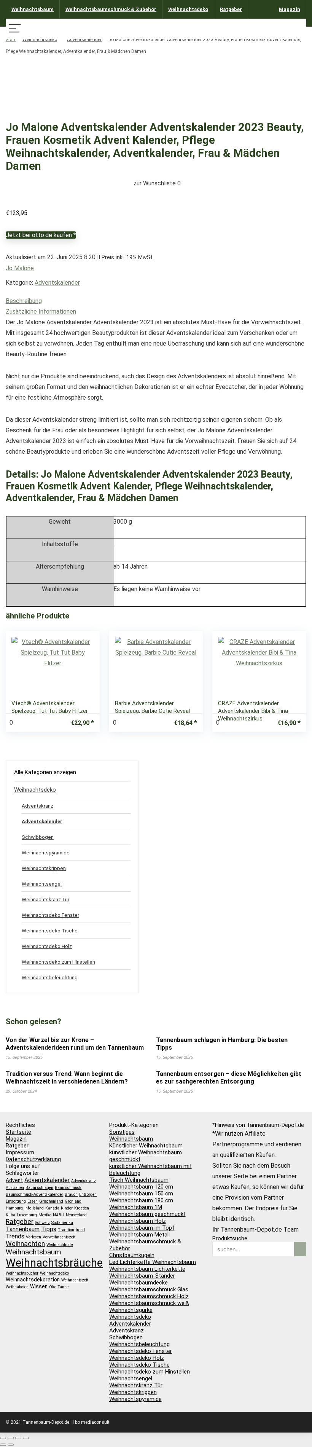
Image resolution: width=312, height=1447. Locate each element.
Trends (15, 1236)
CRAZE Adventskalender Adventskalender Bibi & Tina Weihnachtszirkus (253, 711)
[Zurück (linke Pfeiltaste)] (3, 1445)
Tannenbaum (23, 1229)
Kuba (10, 1215)
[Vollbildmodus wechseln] (11, 1438)
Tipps (48, 1229)
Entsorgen (88, 1194)
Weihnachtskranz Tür (45, 899)
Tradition (66, 1229)
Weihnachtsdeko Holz (47, 946)
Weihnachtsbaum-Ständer (142, 1275)
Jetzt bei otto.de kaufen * (41, 235)
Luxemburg (27, 1215)
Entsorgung (16, 1201)
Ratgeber (231, 9)
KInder (67, 1208)
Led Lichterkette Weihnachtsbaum (152, 1262)
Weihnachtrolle (59, 1244)
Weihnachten (25, 1244)
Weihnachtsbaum (32, 9)
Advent (14, 1180)
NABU (58, 1215)
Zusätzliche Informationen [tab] (41, 311)
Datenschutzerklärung (33, 1159)
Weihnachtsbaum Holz (137, 1221)
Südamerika (62, 1222)
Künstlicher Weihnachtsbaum (146, 1145)
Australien (15, 1187)
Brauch (71, 1194)
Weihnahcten (17, 1286)
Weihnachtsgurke (131, 1310)
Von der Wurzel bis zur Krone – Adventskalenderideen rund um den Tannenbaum (75, 1043)
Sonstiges (122, 1131)
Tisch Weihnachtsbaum (139, 1179)
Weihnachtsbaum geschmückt (147, 1214)
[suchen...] (300, 1249)
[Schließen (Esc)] (26, 1438)
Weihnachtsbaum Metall (139, 1234)
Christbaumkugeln (131, 1255)
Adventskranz (37, 806)
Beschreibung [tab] (24, 300)
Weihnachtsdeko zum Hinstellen (58, 962)
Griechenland (51, 1201)
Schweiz (42, 1222)
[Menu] (15, 29)
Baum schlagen (39, 1187)
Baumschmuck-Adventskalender (34, 1194)
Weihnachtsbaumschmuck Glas (148, 1289)
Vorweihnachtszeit (59, 1237)
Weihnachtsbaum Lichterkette (147, 1268)
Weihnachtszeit (74, 1280)
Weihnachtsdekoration (33, 1279)
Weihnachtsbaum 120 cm (141, 1186)
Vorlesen (33, 1237)
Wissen (39, 1286)
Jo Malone (20, 268)
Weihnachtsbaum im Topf (142, 1227)
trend (80, 1229)
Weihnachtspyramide (46, 852)
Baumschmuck (68, 1187)
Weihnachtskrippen (44, 868)
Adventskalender (84, 39)
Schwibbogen (38, 837)
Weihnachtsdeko (188, 9)
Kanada (52, 1208)
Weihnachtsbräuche (54, 1262)
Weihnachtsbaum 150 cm (141, 1193)
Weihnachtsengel (42, 884)
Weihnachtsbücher (22, 1273)
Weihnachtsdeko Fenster (50, 915)
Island (38, 1208)
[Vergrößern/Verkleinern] (3, 1438)
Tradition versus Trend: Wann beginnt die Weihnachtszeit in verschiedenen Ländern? (67, 1077)
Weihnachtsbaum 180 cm (141, 1200)
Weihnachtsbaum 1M (135, 1207)
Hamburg (14, 1208)
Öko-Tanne (58, 1286)
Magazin (289, 9)
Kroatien (81, 1208)
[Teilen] (18, 1438)
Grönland (73, 1201)
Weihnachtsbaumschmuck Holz (149, 1296)
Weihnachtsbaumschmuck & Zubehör (110, 9)
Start (11, 39)
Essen (32, 1201)
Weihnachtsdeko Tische (50, 930)
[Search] (297, 29)
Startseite (18, 1131)
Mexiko (44, 1215)
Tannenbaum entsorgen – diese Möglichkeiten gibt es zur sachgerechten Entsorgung (228, 1077)
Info (27, 1208)
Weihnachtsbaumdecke (138, 1282)
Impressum (20, 1152)
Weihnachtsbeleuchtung (50, 977)
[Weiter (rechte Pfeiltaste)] (11, 1445)
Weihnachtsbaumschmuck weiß (149, 1303)
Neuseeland (76, 1215)
